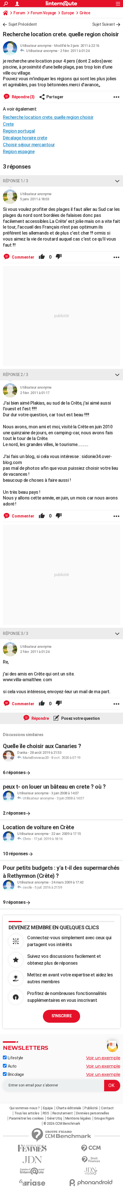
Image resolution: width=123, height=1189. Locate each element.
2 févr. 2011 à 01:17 (34, 393)
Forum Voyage (43, 13)
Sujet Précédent (22, 24)
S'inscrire (61, 1016)
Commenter (22, 257)
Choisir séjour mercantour (29, 144)
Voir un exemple (103, 1057)
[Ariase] (32, 1182)
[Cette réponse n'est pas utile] (58, 257)
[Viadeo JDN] (90, 1171)
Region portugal (19, 131)
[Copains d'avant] (32, 1171)
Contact (107, 1108)
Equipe (48, 1108)
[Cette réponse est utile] (41, 257)
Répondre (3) (23, 97)
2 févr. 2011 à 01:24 (74, 51)
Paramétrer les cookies (26, 1118)
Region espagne (18, 151)
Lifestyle (15, 1057)
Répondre (40, 718)
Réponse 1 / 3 (15, 181)
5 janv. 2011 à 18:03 (34, 199)
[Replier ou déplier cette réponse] (117, 180)
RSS (46, 1113)
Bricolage (15, 1074)
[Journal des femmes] (32, 1148)
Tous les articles (26, 1113)
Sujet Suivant (103, 24)
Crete (8, 124)
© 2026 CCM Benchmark (61, 1124)
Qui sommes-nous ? (24, 1108)
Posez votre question (80, 718)
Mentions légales (78, 1118)
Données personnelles (92, 1113)
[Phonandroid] (90, 1182)
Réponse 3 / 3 (15, 633)
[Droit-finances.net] (90, 1159)
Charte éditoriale (68, 1108)
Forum (19, 13)
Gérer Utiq (54, 1118)
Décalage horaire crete (25, 138)
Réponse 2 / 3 (15, 374)
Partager (55, 97)
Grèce (85, 13)
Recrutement (62, 1113)
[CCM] (90, 1148)
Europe (67, 13)
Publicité (91, 1108)
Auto (12, 1066)
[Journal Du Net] (32, 1159)
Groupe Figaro (104, 1118)
